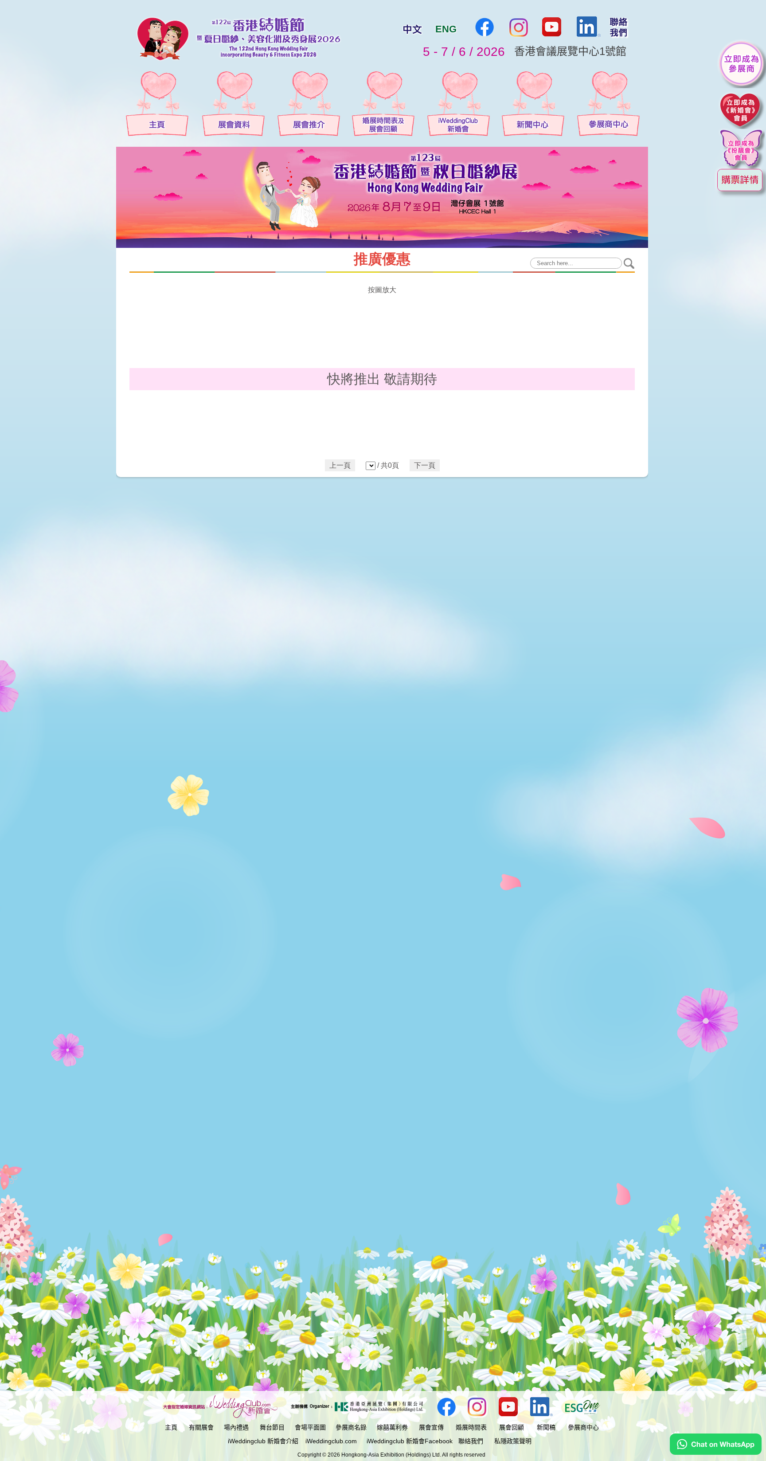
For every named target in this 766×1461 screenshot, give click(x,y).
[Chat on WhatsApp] (716, 1452)
